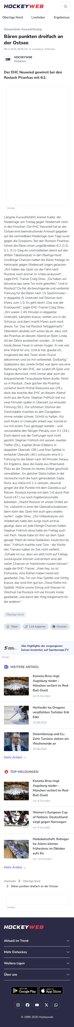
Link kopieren (37, 626)
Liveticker (38, 17)
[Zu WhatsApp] (56, 1005)
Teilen (14, 626)
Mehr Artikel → (15, 757)
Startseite (10, 881)
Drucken (62, 626)
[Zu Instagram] (18, 1005)
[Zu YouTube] (37, 1005)
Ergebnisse (62, 17)
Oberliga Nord (12, 17)
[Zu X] (47, 1005)
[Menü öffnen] (65, 6)
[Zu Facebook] (28, 1005)
